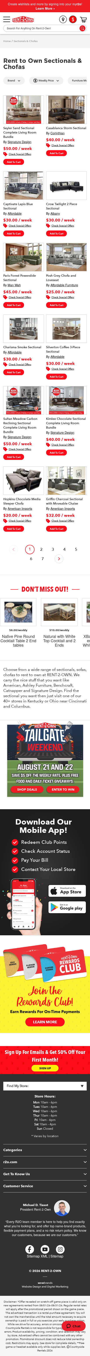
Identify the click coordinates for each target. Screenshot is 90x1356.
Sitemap (56, 1256)
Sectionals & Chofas (26, 41)
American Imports (20, 508)
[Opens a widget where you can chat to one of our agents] (73, 1326)
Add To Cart (14, 162)
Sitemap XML (37, 1256)
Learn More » (45, 8)
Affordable (15, 213)
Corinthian (57, 133)
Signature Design (19, 142)
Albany (55, 213)
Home (7, 41)
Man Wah (14, 285)
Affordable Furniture (64, 285)
